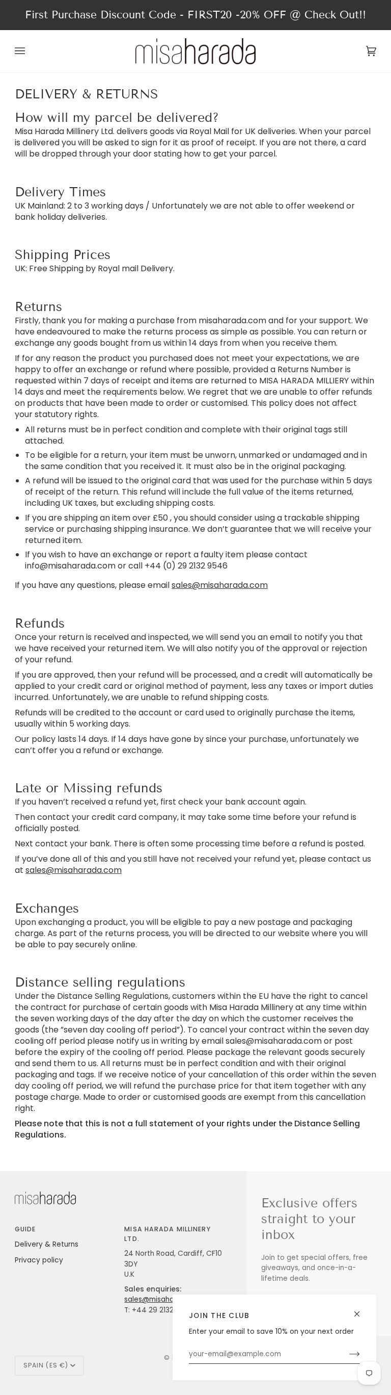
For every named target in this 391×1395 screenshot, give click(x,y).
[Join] (346, 1354)
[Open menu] (30, 51)
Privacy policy (39, 1260)
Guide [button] (25, 1229)
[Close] (361, 1310)
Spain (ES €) (45, 1365)
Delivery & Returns (46, 1244)
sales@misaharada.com (220, 585)
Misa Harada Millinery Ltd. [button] (167, 1234)
